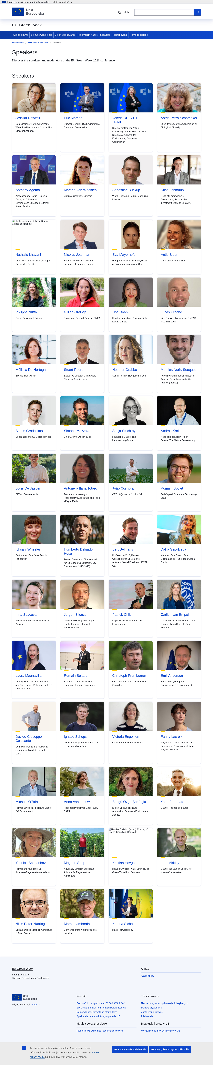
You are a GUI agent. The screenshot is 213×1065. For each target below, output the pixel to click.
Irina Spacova (26, 614)
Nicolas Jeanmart (77, 255)
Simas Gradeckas (29, 431)
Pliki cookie (147, 1016)
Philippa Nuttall (27, 312)
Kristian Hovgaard (126, 863)
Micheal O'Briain (28, 802)
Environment (18, 42)
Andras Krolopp (172, 431)
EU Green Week (22, 968)
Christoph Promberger (129, 675)
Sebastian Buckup (126, 190)
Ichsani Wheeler (28, 549)
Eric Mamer (73, 118)
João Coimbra (123, 488)
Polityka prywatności (151, 1007)
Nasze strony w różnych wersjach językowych (164, 1003)
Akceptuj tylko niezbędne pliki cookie (170, 1049)
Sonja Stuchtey (123, 431)
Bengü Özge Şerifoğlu (129, 802)
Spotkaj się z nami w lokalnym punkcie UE (98, 1016)
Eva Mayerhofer (124, 255)
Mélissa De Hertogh (31, 370)
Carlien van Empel (175, 614)
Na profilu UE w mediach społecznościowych (100, 1030)
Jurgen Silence (75, 614)
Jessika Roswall (28, 118)
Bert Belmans (122, 549)
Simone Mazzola (76, 431)
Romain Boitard (76, 675)
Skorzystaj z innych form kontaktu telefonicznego (101, 1007)
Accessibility (147, 976)
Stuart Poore (73, 370)
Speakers (105, 35)
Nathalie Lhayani (28, 255)
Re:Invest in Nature (88, 35)
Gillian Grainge (75, 312)
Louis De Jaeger (28, 488)
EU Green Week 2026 (38, 42)
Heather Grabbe (124, 370)
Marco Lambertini (77, 924)
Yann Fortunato (172, 802)
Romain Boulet (172, 488)
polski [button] (126, 12)
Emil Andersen (172, 675)
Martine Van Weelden (80, 190)
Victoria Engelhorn (126, 737)
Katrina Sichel (122, 924)
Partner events (119, 35)
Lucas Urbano (171, 312)
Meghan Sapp (74, 863)
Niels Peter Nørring (30, 924)
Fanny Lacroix (171, 737)
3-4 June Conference (41, 35)
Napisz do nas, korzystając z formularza (97, 1012)
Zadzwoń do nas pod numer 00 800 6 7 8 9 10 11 (102, 1003)
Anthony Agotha (28, 190)
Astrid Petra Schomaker (179, 118)
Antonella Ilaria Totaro (80, 488)
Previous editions (139, 35)
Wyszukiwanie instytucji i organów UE (160, 1030)
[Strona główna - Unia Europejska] (28, 12)
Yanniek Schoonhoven (32, 863)
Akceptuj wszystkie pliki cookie (130, 1049)
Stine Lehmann (172, 190)
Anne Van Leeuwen (78, 802)
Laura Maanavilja (28, 675)
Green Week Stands (65, 35)
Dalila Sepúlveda (173, 549)
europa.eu (36, 1004)
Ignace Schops (75, 737)
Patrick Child (122, 614)
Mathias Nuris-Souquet (178, 370)
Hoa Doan (120, 312)
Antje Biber (169, 255)
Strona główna (20, 35)
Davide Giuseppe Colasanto (29, 739)
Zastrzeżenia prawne (152, 1012)
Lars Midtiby (170, 863)
